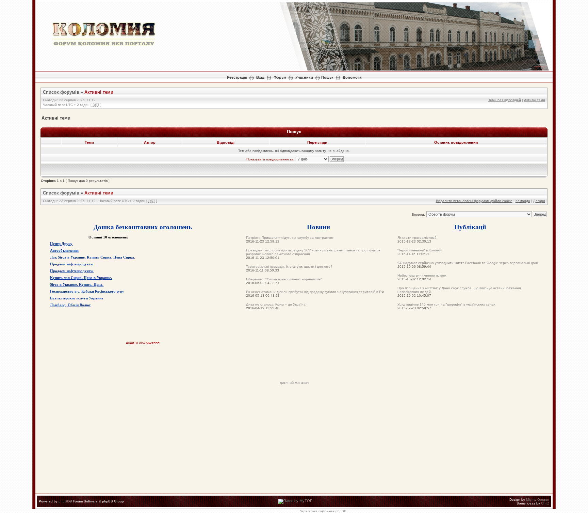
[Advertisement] (294, 365)
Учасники (304, 77)
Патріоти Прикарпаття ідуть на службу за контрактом (289, 237)
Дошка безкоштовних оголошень (143, 226)
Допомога (352, 77)
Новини (318, 226)
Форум (280, 77)
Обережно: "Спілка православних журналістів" (284, 279)
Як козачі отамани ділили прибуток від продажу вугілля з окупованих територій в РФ (315, 292)
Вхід (260, 77)
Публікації (470, 226)
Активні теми (98, 92)
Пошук (327, 77)
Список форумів (61, 92)
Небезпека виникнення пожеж (421, 275)
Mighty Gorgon (537, 499)
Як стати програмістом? (417, 237)
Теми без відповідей (504, 100)
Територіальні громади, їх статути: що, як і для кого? (289, 266)
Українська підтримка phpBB (323, 511)
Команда (523, 201)
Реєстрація (237, 77)
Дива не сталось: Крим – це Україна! (276, 304)
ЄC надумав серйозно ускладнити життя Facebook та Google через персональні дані (467, 263)
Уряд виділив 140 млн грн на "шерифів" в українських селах (446, 304)
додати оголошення (143, 342)
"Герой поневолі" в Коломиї (419, 250)
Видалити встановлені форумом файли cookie (474, 201)
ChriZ (545, 503)
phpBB (64, 501)
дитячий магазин (294, 382)
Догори (539, 201)
